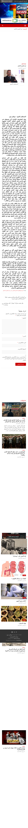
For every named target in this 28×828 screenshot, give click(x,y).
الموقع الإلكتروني (22, 349)
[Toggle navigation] (25, 25)
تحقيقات (23, 400)
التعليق (24, 318)
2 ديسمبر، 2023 (23, 625)
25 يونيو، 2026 (22, 652)
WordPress (18, 640)
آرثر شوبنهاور (20, 290)
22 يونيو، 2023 (23, 68)
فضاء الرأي (24, 63)
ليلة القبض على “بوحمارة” (19, 556)
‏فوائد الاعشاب (22, 623)
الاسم (24, 336)
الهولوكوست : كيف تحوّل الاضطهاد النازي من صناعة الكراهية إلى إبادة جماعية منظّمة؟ (14, 453)
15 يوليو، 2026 (22, 457)
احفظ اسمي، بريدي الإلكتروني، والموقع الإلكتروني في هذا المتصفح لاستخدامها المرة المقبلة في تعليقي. (14, 358)
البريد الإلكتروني (21, 342)
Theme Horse (17, 638)
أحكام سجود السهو (21, 601)
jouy (19, 68)
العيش (13, 290)
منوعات (24, 537)
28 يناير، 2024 (23, 603)
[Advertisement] (14, 48)
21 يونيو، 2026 (22, 751)
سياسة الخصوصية (14, 636)
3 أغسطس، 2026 (21, 423)
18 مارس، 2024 (23, 580)
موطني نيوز (24, 14)
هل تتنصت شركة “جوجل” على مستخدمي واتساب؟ (13, 304)
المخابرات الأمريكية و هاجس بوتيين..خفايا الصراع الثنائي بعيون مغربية (15, 298)
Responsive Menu (7, 1)
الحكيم (16, 290)
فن (11, 290)
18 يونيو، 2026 (23, 558)
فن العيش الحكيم (6, 290)
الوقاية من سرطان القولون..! (18, 578)
